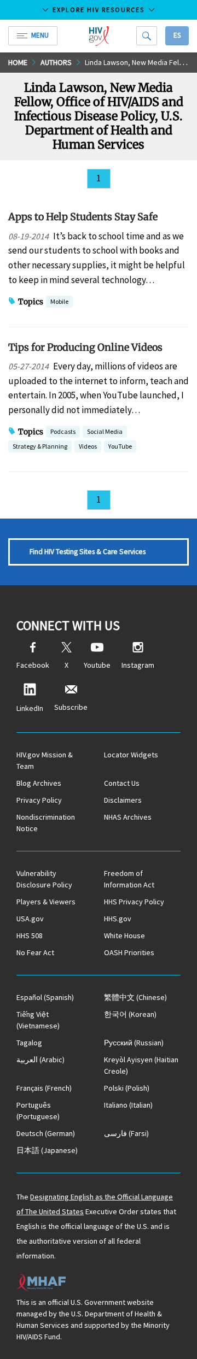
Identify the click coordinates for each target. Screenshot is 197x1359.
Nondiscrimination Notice (45, 822)
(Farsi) (126, 1133)
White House (124, 935)
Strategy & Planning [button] (40, 447)
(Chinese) (135, 997)
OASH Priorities (129, 952)
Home (17, 62)
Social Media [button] (105, 431)
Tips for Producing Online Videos (85, 347)
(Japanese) (47, 1150)
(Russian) (134, 1043)
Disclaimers (123, 800)
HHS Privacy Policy (134, 902)
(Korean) (130, 1014)
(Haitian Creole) (141, 1065)
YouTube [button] (120, 446)
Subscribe (71, 707)
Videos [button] (88, 446)
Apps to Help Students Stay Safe (83, 216)
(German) (45, 1133)
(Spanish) (45, 997)
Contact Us (122, 783)
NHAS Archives (128, 817)
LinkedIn (29, 708)
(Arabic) (40, 1059)
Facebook (32, 665)
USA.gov (30, 918)
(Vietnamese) (38, 1020)
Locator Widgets (131, 755)
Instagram (137, 665)
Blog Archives (38, 783)
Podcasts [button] (63, 431)
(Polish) (126, 1088)
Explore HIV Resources (98, 9)
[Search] (146, 35)
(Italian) (128, 1105)
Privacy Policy (39, 800)
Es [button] (177, 35)
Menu (40, 35)
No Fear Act (35, 952)
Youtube (97, 665)
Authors (56, 62)
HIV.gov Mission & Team (44, 760)
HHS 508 (29, 935)
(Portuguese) (38, 1110)
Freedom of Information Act (129, 879)
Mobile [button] (59, 301)
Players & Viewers (46, 902)
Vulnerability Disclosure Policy (44, 879)
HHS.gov (117, 918)
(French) (44, 1088)
